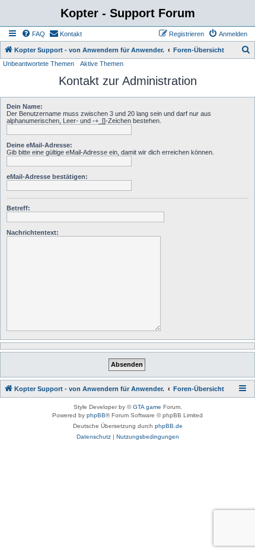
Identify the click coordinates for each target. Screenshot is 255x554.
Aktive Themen (101, 63)
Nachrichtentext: (33, 232)
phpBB (96, 415)
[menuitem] (33, 34)
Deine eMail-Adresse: (39, 145)
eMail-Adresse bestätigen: (47, 176)
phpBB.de (169, 426)
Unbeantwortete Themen (38, 63)
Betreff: (18, 208)
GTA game (147, 407)
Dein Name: (25, 106)
